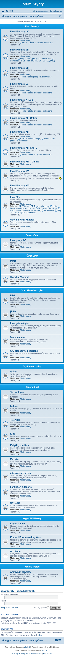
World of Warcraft (19, 277)
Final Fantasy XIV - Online (24, 161)
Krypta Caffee (17, 523)
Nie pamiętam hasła (9, 608)
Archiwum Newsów (20, 572)
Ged (40, 635)
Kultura (14, 406)
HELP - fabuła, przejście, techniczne (37, 43)
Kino (12, 433)
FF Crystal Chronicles (47, 208)
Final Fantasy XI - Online (23, 118)
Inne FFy (15, 197)
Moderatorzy (25, 40)
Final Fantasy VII (19, 49)
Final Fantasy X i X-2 (21, 99)
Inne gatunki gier (19, 323)
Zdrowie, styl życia (20, 473)
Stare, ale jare (17, 337)
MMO (13, 261)
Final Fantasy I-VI (19, 31)
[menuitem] (9, 11)
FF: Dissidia (49, 210)
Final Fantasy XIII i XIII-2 (23, 147)
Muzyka (14, 459)
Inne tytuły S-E (18, 240)
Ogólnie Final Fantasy (22, 219)
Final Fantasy (32, 26)
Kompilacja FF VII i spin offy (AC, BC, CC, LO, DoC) (32, 61)
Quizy (13, 371)
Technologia (17, 392)
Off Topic (15, 503)
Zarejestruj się (25, 591)
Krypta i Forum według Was (25, 537)
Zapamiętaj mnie (40, 608)
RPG (12, 295)
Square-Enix (32, 235)
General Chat (32, 387)
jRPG (13, 311)
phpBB (27, 647)
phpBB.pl (45, 650)
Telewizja (15, 420)
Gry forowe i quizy (32, 366)
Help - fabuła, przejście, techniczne (35, 59)
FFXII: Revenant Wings (30, 138)
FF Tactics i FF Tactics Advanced (34, 206)
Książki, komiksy (19, 445)
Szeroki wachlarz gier (32, 290)
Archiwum (15, 551)
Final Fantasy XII (19, 131)
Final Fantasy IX (19, 83)
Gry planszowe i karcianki (24, 351)
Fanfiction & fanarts (21, 487)
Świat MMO (32, 256)
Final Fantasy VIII (19, 67)
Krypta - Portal (32, 567)
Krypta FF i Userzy (32, 518)
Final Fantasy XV (19, 171)
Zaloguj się (7, 591)
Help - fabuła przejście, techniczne (37, 77)
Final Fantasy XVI (20, 185)
